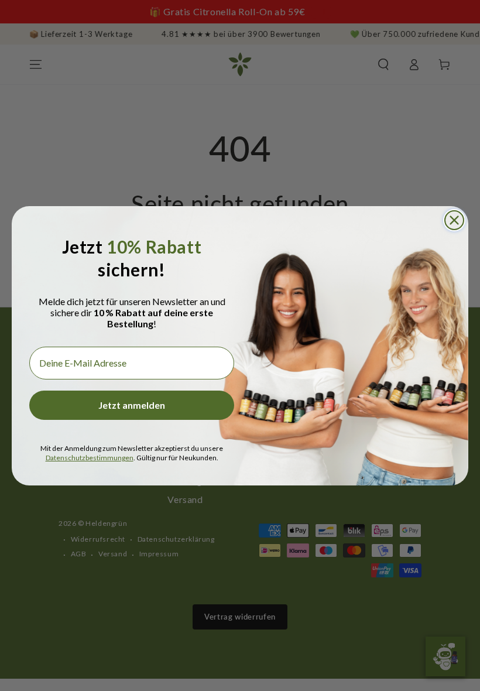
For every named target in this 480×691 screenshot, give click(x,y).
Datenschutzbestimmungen (89, 457)
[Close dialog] (454, 220)
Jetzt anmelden (131, 405)
